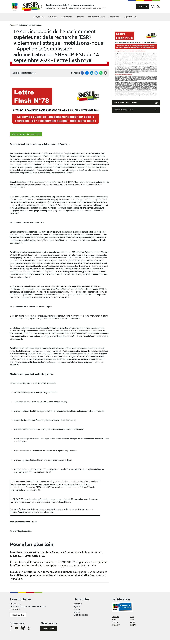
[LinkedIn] (91, 73)
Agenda (77, 606)
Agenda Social (130, 17)
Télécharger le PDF (123, 110)
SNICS (132, 622)
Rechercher (153, 6)
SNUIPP (115, 622)
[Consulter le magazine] (136, 63)
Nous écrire (18, 615)
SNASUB (115, 617)
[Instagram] (28, 629)
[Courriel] (105, 73)
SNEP (114, 619)
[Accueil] (32, 6)
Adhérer (143, 6)
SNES (132, 619)
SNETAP (133, 625)
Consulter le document (125, 103)
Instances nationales (96, 17)
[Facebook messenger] (87, 73)
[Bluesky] (23, 629)
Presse (77, 609)
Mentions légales (81, 615)
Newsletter (48, 628)
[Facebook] (82, 73)
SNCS (132, 617)
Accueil (13, 25)
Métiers (80, 17)
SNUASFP (116, 625)
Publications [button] (67, 17)
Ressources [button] (114, 17)
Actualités (78, 604)
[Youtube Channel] (17, 629)
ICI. (38, 490)
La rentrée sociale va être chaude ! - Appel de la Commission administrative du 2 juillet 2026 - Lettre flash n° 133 (56, 554)
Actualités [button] (52, 17)
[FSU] (14, 6)
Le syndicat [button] (38, 17)
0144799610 (15, 609)
